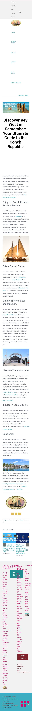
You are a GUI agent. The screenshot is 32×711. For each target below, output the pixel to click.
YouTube (19, 489)
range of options (17, 280)
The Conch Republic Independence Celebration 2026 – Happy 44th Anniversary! (22, 535)
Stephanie (6, 520)
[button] (4, 545)
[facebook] (12, 514)
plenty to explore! (8, 400)
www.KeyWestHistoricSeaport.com (13, 484)
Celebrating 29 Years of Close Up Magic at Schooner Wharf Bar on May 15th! (8, 535)
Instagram (10, 489)
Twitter (5, 489)
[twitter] (16, 514)
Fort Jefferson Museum (10, 315)
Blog (21, 520)
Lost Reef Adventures (11, 395)
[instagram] (19, 514)
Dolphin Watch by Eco (9, 392)
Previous (21, 95)
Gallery (9, 540)
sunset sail (22, 277)
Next (26, 95)
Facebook (24, 486)
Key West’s (19, 216)
